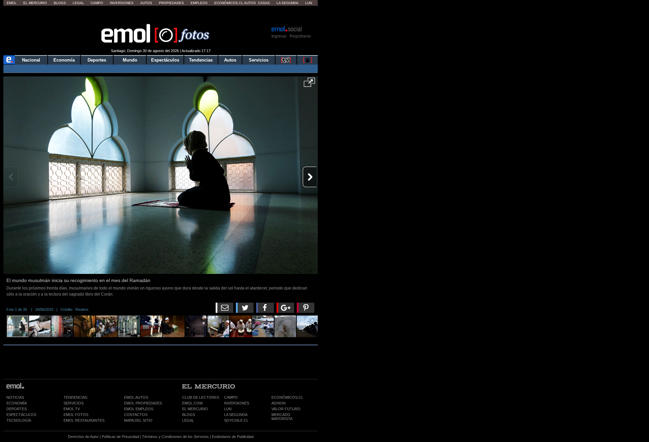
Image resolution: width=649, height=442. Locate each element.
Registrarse (300, 36)
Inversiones (122, 3)
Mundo (130, 60)
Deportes (97, 60)
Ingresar (279, 36)
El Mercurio (35, 3)
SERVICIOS (73, 403)
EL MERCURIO (195, 409)
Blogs (60, 3)
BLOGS (188, 415)
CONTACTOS (135, 415)
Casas (264, 3)
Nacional (31, 60)
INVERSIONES (236, 403)
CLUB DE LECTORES (200, 397)
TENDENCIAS (75, 397)
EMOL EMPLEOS (138, 409)
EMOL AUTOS (136, 397)
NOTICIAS (15, 397)
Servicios (258, 60)
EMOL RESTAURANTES (84, 420)
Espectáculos (165, 60)
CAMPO (231, 397)
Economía (64, 60)
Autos (146, 3)
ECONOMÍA (16, 403)
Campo (97, 3)
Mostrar (161, 15)
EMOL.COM (192, 403)
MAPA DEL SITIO (138, 420)
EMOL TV (72, 409)
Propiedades (171, 3)
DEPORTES (16, 409)
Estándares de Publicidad (233, 437)
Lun (308, 3)
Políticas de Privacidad (120, 437)
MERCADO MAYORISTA (281, 417)
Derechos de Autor (83, 437)
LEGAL (188, 420)
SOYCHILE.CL (236, 420)
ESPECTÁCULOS (21, 415)
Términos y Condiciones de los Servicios (175, 437)
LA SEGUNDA (235, 415)
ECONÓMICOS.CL (287, 397)
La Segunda (287, 3)
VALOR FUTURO (286, 409)
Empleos (199, 3)
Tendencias (201, 60)
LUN (228, 409)
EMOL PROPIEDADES (143, 403)
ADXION (278, 403)
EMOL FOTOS (76, 415)
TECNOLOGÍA (18, 420)
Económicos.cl (228, 3)
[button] (309, 84)
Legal (78, 3)
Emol (12, 3)
